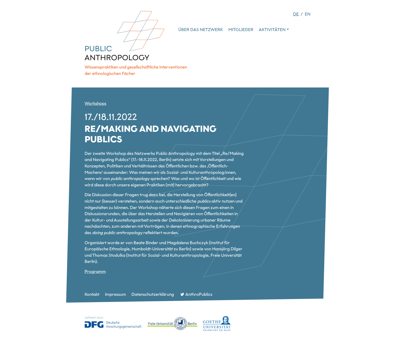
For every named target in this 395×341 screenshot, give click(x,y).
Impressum (115, 294)
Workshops (95, 103)
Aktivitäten (272, 29)
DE (296, 14)
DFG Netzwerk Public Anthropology (125, 35)
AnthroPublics (198, 294)
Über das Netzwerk (200, 29)
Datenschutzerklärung (152, 294)
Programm (95, 271)
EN (307, 14)
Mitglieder (240, 29)
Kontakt (92, 294)
